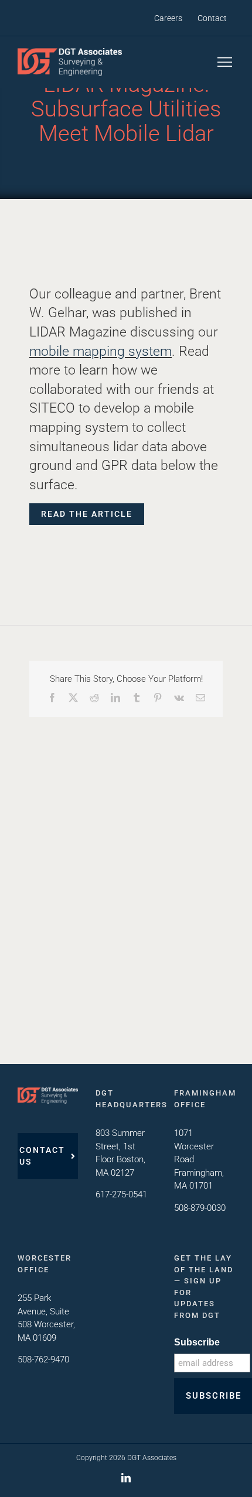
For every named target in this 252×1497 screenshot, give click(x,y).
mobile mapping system (100, 351)
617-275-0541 (121, 1194)
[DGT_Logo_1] (70, 52)
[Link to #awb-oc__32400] (225, 62)
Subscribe (197, 1342)
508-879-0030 (200, 1208)
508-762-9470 (43, 1359)
